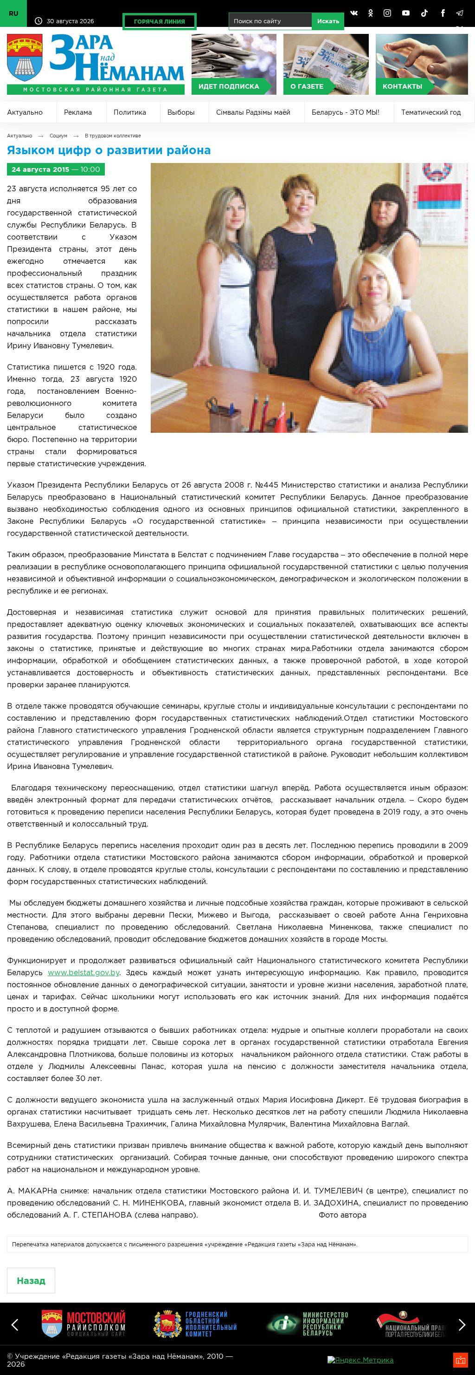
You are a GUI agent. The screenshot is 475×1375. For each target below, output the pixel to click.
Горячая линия (159, 22)
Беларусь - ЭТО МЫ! (345, 112)
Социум (58, 135)
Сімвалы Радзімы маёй (253, 112)
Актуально (25, 112)
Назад (31, 1280)
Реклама (78, 112)
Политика (130, 112)
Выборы (181, 112)
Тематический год (431, 112)
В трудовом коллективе (113, 135)
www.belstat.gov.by (83, 972)
